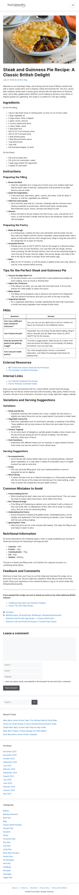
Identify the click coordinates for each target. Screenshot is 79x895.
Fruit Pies (7, 846)
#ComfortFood (25, 615)
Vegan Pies (7, 878)
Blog (5, 821)
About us (15, 888)
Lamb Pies (7, 849)
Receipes (9, 612)
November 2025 (10, 755)
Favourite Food (9, 839)
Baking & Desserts (10, 814)
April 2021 (7, 794)
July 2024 (7, 780)
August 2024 (8, 776)
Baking (6, 811)
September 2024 (10, 773)
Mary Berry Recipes (11, 853)
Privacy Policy (45, 888)
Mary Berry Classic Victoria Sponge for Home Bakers (25, 731)
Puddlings (7, 867)
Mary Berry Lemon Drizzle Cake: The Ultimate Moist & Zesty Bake (30, 720)
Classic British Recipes (12, 825)
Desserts (6, 832)
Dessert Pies (8, 828)
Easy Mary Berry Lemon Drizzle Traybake (20, 734)
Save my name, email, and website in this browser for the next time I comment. (38, 681)
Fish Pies (6, 842)
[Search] (34, 702)
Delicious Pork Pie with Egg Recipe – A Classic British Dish (30, 618)
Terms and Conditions (59, 888)
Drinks (5, 835)
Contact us (24, 888)
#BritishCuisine (12, 615)
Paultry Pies (8, 856)
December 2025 (9, 752)
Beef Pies (7, 818)
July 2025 (7, 766)
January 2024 (9, 790)
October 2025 (9, 759)
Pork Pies (7, 863)
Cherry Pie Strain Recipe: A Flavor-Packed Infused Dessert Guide (29, 724)
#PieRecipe (36, 615)
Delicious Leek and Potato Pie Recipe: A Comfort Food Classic (31, 622)
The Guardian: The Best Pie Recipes (23, 370)
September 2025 (10, 762)
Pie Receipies (8, 860)
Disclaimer (34, 888)
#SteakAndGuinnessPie (52, 615)
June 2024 (7, 783)
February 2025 (9, 769)
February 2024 (9, 787)
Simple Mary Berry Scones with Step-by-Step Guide (24, 727)
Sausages (7, 874)
